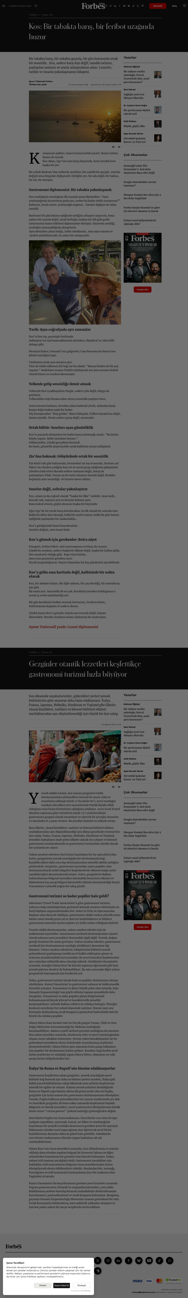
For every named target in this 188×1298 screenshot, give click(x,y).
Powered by (80, 1291)
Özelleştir (81, 1285)
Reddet (42, 1285)
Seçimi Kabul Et (61, 1285)
